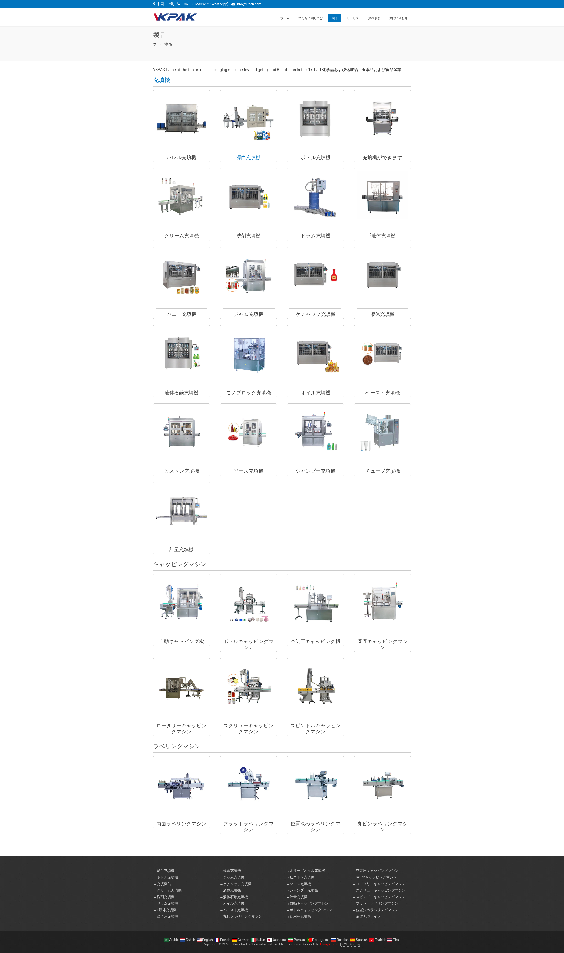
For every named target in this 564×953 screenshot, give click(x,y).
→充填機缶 (162, 884)
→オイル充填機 (232, 903)
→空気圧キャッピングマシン (375, 870)
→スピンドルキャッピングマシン (378, 897)
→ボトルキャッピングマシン (309, 910)
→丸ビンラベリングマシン (241, 916)
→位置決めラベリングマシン (375, 910)
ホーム (284, 17)
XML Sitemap (351, 944)
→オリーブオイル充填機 (305, 870)
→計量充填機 (296, 897)
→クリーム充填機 (167, 890)
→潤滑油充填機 (165, 916)
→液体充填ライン (366, 916)
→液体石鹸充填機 (234, 897)
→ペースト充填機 (234, 910)
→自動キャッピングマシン (307, 903)
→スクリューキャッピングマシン (378, 890)
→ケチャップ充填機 (235, 884)
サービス (353, 17)
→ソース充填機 (298, 884)
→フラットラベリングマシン (375, 903)
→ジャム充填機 (232, 877)
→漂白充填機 (163, 870)
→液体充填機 (230, 890)
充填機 (161, 79)
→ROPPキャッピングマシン (374, 877)
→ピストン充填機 (300, 877)
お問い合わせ (398, 17)
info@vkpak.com (249, 4)
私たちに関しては (310, 17)
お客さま (374, 17)
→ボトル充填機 (165, 877)
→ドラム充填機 (165, 903)
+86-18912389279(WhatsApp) (204, 4)
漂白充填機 (248, 156)
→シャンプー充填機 (302, 890)
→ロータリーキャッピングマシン (378, 884)
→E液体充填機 (164, 910)
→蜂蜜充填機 (230, 870)
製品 (335, 17)
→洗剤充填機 (163, 897)
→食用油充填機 (298, 916)
